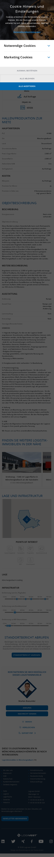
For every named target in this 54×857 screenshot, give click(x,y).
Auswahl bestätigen (27, 70)
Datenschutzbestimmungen (27, 32)
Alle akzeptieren (27, 86)
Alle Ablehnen (27, 78)
